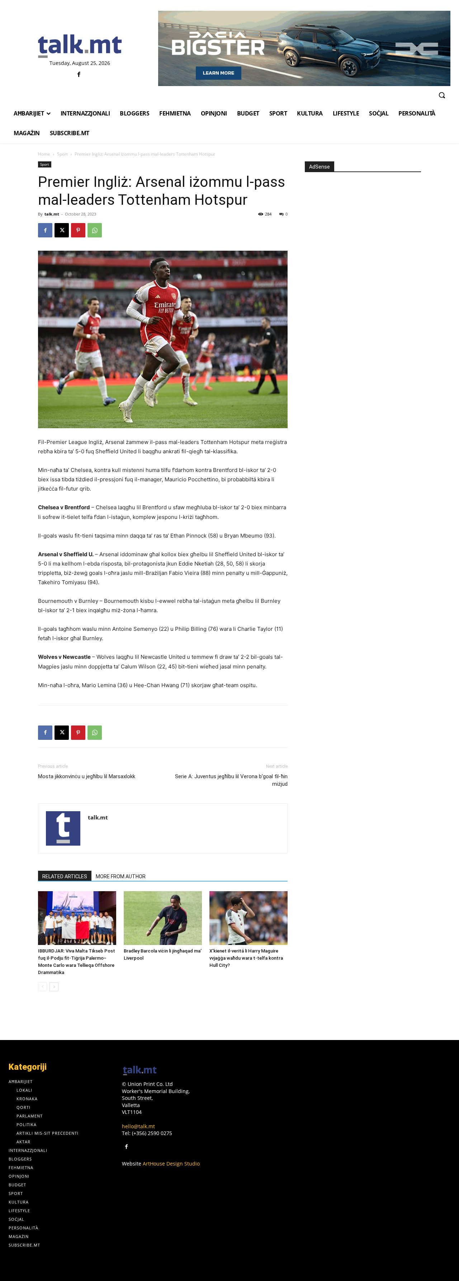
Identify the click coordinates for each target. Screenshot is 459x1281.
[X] (62, 230)
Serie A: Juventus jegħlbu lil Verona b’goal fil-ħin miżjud (231, 780)
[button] (441, 95)
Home (44, 154)
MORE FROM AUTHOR (121, 876)
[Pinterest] (78, 230)
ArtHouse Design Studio (171, 1163)
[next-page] (53, 986)
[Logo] (80, 47)
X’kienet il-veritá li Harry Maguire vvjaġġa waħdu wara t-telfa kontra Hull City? (246, 958)
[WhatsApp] (94, 230)
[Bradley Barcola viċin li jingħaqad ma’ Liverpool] (163, 918)
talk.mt (51, 214)
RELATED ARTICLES (64, 876)
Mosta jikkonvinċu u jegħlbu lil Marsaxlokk (86, 776)
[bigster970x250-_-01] (304, 48)
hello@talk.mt (138, 1126)
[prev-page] (42, 986)
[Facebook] (79, 75)
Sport (62, 154)
